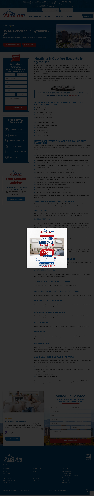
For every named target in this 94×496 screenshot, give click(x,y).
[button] (65, 229)
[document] (47, 248)
